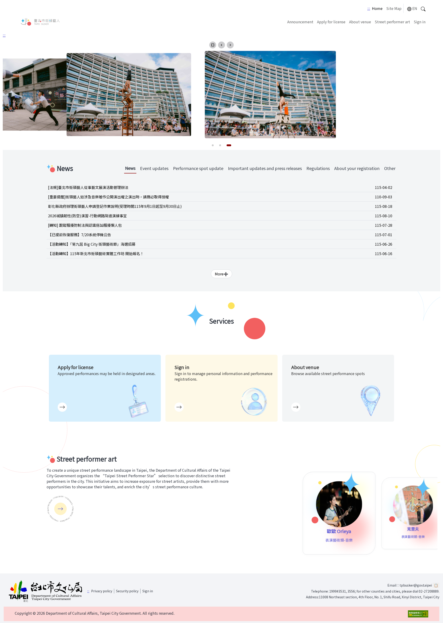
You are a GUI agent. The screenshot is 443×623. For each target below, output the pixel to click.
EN (414, 8)
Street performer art (392, 21)
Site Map (393, 8)
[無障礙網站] (418, 613)
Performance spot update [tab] (198, 168)
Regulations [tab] (318, 168)
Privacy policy (101, 591)
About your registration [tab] (357, 168)
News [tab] (130, 168)
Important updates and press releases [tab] (265, 168)
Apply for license (331, 21)
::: (368, 8)
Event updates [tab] (154, 168)
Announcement (300, 21)
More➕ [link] (221, 274)
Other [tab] (389, 168)
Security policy (127, 591)
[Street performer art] (60, 509)
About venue (360, 21)
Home (377, 8)
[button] (212, 45)
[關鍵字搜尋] (423, 8)
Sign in (419, 21)
